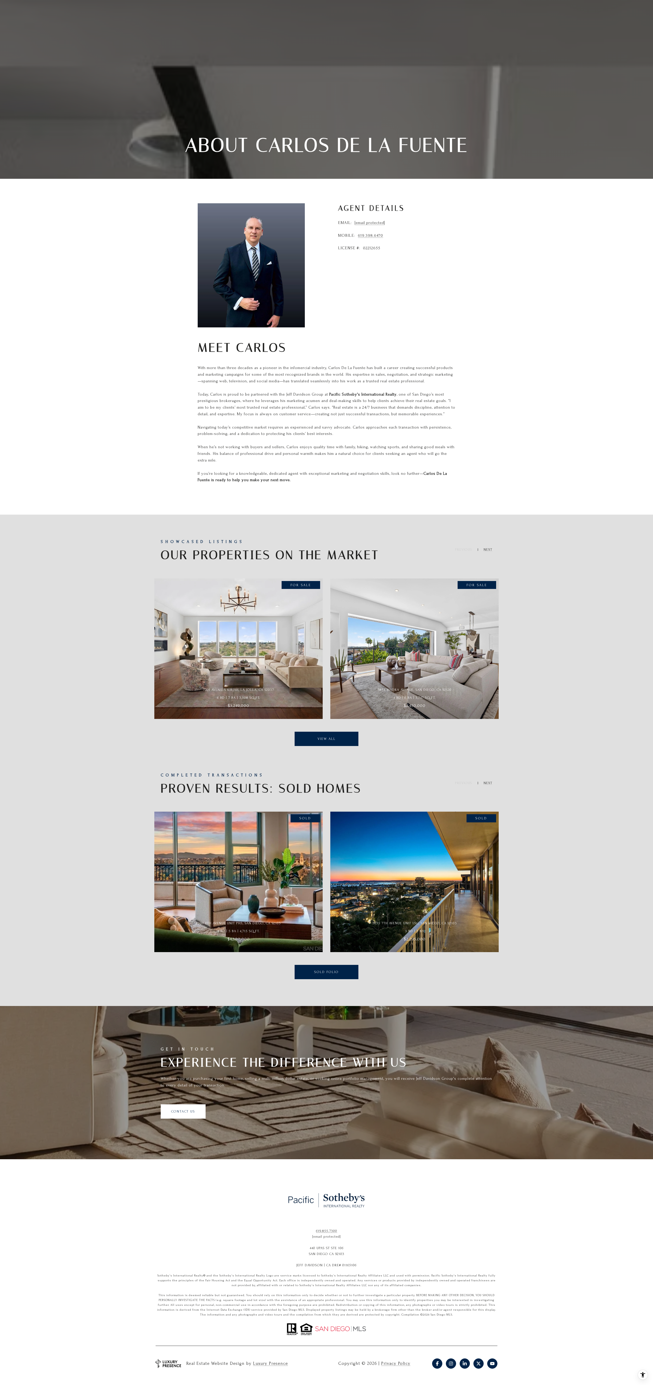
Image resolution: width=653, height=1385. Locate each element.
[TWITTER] (478, 1363)
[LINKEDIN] (465, 1363)
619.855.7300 (326, 1231)
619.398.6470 (370, 235)
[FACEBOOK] (437, 1363)
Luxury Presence (270, 1363)
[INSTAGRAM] (451, 1363)
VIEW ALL (327, 739)
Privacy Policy (395, 1363)
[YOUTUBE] (492, 1363)
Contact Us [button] (183, 1111)
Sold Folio (326, 972)
